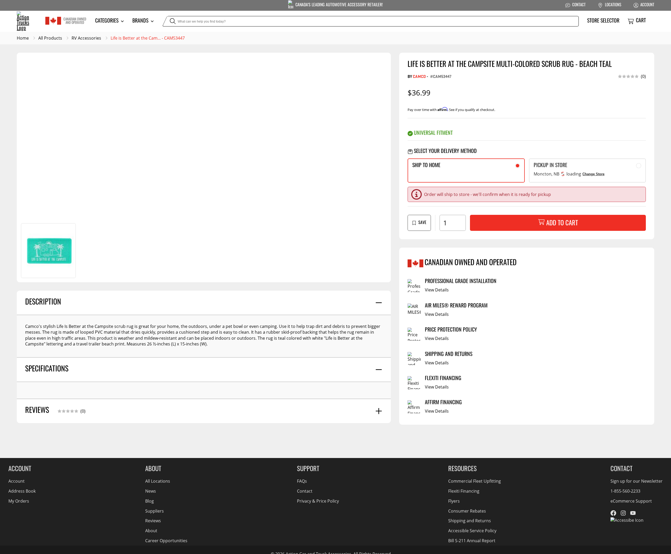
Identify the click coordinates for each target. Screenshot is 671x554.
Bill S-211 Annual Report (471, 540)
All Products (50, 38)
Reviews (153, 520)
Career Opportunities (166, 540)
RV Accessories (86, 38)
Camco (419, 76)
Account (16, 481)
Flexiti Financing (463, 491)
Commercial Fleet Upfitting (474, 481)
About (151, 530)
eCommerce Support (631, 501)
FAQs (302, 481)
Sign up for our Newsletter (636, 481)
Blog (149, 501)
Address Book (22, 491)
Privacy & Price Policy (318, 501)
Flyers (454, 501)
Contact (304, 491)
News (150, 491)
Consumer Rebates (467, 511)
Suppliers (154, 511)
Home (23, 38)
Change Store (593, 174)
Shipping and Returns (469, 520)
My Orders (18, 501)
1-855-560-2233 (625, 491)
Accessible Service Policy (472, 530)
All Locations (157, 481)
